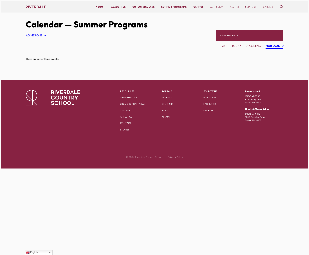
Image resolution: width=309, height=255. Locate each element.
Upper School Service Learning (52, 250)
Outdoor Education (44, 183)
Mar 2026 (273, 46)
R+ (30, 199)
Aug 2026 (274, 53)
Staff (165, 110)
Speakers (35, 216)
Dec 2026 (273, 75)
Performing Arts (41, 188)
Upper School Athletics (46, 239)
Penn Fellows (128, 97)
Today (236, 46)
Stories (124, 129)
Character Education (45, 76)
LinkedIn (208, 110)
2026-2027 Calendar (132, 104)
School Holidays (41, 211)
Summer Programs (174, 6)
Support (251, 6)
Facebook (209, 104)
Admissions (36, 36)
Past (223, 46)
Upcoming (253, 46)
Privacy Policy (175, 157)
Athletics (126, 116)
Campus (198, 6)
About (100, 6)
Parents (167, 97)
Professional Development (50, 194)
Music (32, 171)
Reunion (34, 205)
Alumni (234, 6)
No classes (36, 177)
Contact (125, 123)
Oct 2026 (273, 64)
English (34, 252)
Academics (118, 6)
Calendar (44, 24)
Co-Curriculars (143, 6)
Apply (32, 70)
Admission (217, 6)
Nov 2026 (274, 69)
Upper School (39, 233)
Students (167, 104)
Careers (268, 6)
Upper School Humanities (48, 244)
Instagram (209, 97)
